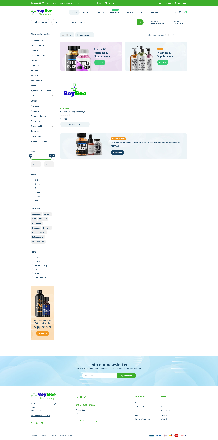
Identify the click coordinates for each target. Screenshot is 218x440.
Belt (36, 188)
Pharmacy (35, 106)
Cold (34, 219)
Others (34, 101)
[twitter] (42, 422)
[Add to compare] (86, 84)
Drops (37, 261)
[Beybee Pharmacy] (41, 12)
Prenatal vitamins (38, 116)
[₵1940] (52, 159)
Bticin (37, 192)
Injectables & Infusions (41, 91)
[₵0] (31, 159)
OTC (32, 96)
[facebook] (32, 422)
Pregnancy (35, 111)
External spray (41, 265)
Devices (34, 60)
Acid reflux (36, 214)
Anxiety (47, 214)
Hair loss (46, 228)
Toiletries (35, 131)
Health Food (36, 80)
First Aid (34, 70)
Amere (37, 184)
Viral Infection (38, 241)
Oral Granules (41, 277)
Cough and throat (38, 55)
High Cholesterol (39, 232)
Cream (37, 257)
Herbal (33, 85)
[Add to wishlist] (86, 79)
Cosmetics (35, 50)
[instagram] (37, 422)
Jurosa (37, 196)
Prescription (36, 121)
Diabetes (36, 228)
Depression (36, 223)
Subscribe (128, 375)
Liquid (37, 269)
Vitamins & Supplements (41, 141)
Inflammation (37, 237)
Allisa (37, 180)
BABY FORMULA (37, 45)
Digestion (35, 65)
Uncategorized (37, 136)
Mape (37, 200)
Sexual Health (37, 126)
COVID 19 (43, 219)
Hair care (34, 75)
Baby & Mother (37, 40)
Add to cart (76, 124)
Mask (37, 273)
